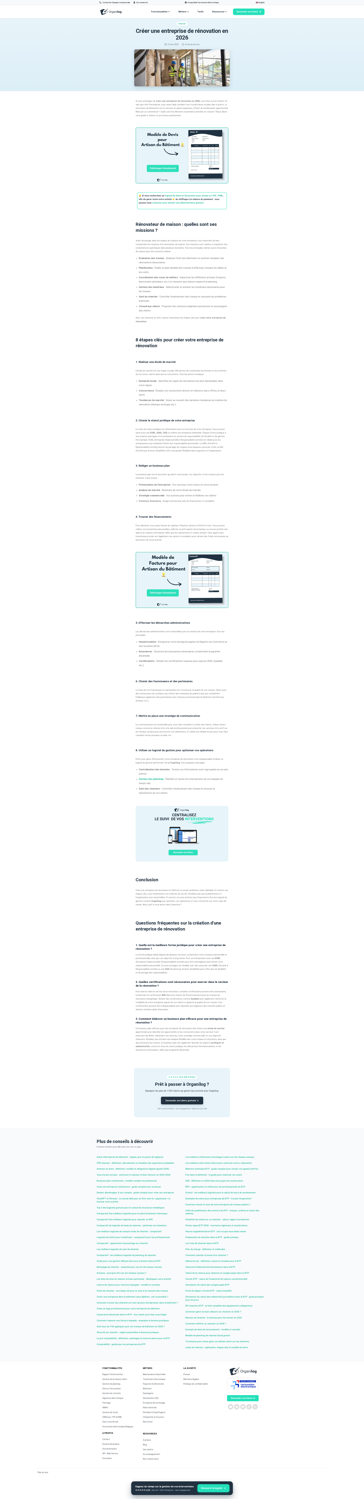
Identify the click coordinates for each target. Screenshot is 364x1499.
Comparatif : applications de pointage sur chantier (122, 1243)
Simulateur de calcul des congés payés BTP (207, 1285)
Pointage (106, 1403)
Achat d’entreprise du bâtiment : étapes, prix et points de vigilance (130, 1157)
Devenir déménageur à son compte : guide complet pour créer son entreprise (135, 1192)
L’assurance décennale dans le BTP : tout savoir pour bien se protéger (132, 1314)
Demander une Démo (247, 11)
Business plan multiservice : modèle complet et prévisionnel (127, 1181)
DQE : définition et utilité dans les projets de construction (214, 1181)
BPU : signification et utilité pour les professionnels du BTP (215, 1187)
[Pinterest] (236, 1406)
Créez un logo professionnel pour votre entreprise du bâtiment (128, 1308)
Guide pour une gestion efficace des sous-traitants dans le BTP (129, 1261)
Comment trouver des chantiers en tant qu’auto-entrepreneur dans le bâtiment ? (137, 1302)
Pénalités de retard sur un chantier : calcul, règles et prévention (217, 1219)
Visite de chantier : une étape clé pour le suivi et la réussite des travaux (132, 1291)
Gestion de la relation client (114, 1379)
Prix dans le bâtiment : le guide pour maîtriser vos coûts (213, 1175)
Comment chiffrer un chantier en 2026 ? (205, 1323)
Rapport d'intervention (112, 1374)
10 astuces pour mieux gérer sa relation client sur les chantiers (217, 1341)
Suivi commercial (110, 1422)
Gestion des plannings (151, 779)
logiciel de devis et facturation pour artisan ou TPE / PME (194, 196)
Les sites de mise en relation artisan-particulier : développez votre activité (134, 1279)
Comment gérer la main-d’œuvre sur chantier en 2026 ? (213, 1311)
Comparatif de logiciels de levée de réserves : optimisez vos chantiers (132, 1225)
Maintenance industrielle (154, 1374)
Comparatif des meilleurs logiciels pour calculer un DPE (125, 1219)
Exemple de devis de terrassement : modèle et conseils (212, 1329)
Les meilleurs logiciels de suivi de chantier (118, 1249)
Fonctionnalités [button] (159, 11)
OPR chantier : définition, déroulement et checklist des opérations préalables (135, 1163)
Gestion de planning (111, 1384)
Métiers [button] (182, 11)
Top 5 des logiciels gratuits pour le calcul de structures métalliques (130, 1207)
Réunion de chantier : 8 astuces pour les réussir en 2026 (213, 1317)
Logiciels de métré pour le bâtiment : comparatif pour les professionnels (133, 1237)
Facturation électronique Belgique (117, 1426)
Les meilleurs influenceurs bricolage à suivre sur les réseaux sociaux (219, 1157)
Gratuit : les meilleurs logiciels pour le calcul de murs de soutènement (220, 1192)
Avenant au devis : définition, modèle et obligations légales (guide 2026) (133, 1169)
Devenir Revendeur (110, 1444)
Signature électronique (112, 1398)
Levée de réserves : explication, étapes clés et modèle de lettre (216, 1347)
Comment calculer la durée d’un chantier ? (206, 1255)
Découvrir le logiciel (211, 1488)
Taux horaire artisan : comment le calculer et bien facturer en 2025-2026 (133, 1175)
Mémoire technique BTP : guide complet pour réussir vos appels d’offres (221, 1169)
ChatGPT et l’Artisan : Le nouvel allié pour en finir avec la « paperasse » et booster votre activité (133, 1200)
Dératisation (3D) (151, 1398)
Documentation (109, 1449)
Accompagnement (151, 1454)
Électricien (148, 1422)
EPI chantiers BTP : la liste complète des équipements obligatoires (218, 1306)
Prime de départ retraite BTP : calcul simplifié (208, 1291)
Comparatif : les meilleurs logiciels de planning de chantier (126, 1255)
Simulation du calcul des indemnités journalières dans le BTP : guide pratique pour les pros (224, 1298)
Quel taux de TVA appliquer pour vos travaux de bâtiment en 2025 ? (131, 1326)
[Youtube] (230, 1406)
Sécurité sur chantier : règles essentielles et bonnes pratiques (128, 1332)
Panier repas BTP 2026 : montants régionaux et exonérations (216, 1225)
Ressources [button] (218, 11)
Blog (145, 1445)
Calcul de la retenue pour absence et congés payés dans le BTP (217, 1273)
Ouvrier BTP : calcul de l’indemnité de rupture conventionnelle (216, 1279)
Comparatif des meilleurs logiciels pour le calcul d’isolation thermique (132, 1213)
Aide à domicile (150, 1407)
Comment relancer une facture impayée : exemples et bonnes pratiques (133, 1320)
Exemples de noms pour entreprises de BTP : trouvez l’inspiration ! (218, 1198)
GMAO (105, 1407)
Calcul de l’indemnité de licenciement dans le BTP (210, 1267)
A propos (147, 1440)
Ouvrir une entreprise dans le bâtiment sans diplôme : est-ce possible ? (132, 1297)
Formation (107, 1458)
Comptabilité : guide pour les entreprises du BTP (121, 1344)
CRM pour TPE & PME (112, 1417)
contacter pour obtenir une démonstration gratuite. (178, 203)
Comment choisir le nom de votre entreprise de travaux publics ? (217, 1204)
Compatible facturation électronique (203, 2)
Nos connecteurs (151, 1459)
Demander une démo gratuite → (182, 1100)
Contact (106, 1439)
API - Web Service (110, 1453)
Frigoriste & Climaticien (153, 1384)
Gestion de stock (110, 1412)
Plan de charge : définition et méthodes (205, 1249)
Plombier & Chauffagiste (154, 1412)
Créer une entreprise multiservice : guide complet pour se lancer (129, 1187)
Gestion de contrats (111, 1393)
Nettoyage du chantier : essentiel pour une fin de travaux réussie (129, 1267)
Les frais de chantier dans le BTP (202, 1243)
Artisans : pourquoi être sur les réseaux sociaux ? (121, 1273)
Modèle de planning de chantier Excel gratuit (207, 1335)
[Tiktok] (249, 1406)
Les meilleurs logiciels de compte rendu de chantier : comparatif (129, 1231)
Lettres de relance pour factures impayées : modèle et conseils (128, 1285)
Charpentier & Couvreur (153, 1417)
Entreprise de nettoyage (154, 1403)
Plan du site (43, 1472)
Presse (186, 1374)
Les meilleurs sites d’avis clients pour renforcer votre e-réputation (218, 1163)
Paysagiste (148, 1393)
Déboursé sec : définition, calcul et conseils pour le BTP (213, 1261)
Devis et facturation (111, 1388)
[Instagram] (255, 1406)
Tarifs (200, 11)
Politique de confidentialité (195, 1384)
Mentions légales (191, 1379)
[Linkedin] (243, 1406)
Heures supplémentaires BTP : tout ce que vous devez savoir (215, 1231)
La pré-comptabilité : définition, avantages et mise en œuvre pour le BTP (133, 1338)
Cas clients (148, 1449)
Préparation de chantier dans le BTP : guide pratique (211, 1237)
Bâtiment (147, 1388)
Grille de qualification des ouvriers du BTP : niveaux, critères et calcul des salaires (222, 1212)
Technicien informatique (154, 1379)
